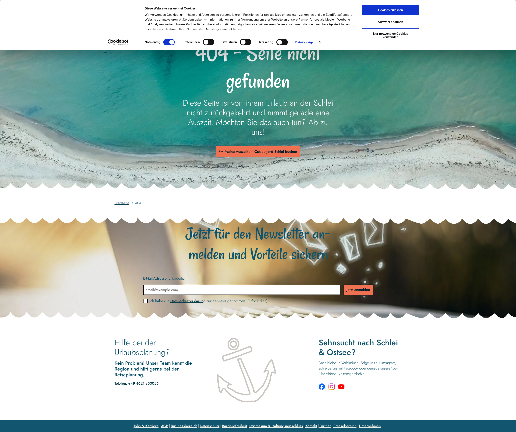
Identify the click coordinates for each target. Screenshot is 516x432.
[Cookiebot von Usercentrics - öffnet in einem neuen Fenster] (118, 42)
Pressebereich (345, 426)
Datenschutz (210, 426)
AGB (164, 426)
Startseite (121, 203)
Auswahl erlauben (390, 22)
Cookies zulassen (390, 10)
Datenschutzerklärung (188, 301)
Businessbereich (184, 426)
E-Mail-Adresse (165, 278)
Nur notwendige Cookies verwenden (390, 35)
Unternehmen (370, 426)
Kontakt (311, 426)
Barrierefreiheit (234, 426)
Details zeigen (305, 42)
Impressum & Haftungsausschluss (276, 426)
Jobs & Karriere (146, 426)
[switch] (208, 42)
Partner (325, 426)
